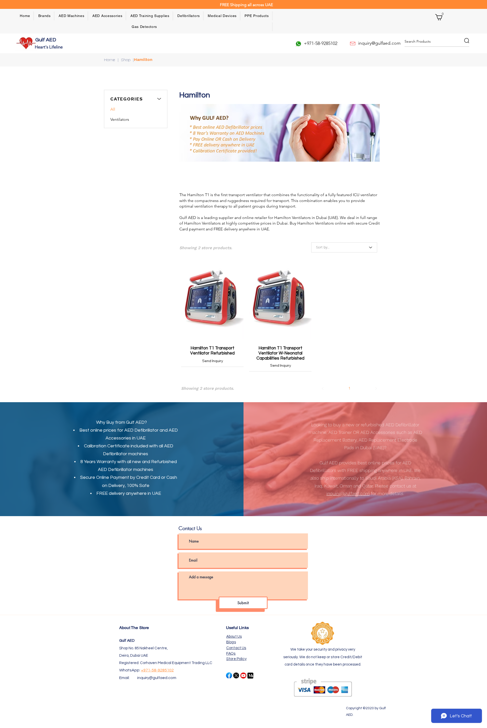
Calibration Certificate (107, 446)
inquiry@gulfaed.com (156, 678)
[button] (44, 15)
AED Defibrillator (141, 430)
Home (109, 59)
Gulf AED (46, 39)
